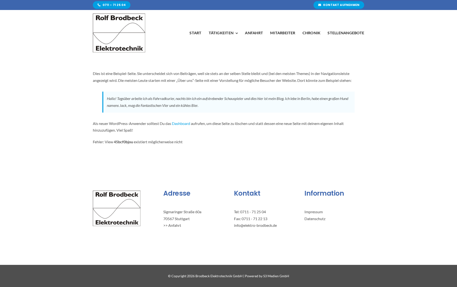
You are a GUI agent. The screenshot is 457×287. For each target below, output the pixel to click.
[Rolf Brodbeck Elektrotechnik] (119, 15)
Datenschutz (314, 218)
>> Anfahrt (172, 225)
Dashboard (181, 123)
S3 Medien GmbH (276, 276)
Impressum (313, 211)
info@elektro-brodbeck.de (255, 225)
